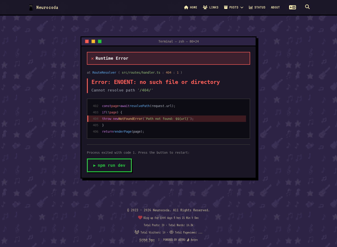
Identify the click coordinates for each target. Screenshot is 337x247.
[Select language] (292, 7)
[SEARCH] (307, 7)
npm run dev (109, 165)
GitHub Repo (147, 240)
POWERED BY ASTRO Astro (180, 240)
